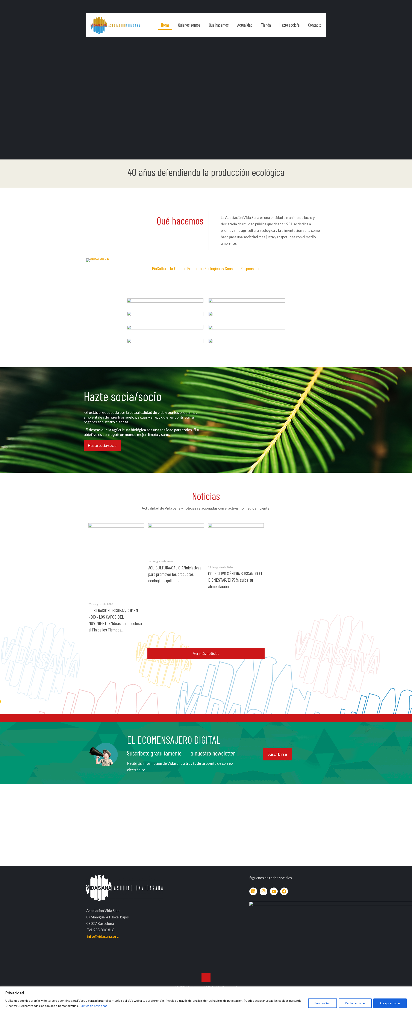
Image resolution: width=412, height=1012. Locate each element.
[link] (165, 304)
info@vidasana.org (103, 936)
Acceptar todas (390, 1003)
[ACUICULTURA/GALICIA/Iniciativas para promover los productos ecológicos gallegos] (176, 539)
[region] (206, 999)
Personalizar (322, 1003)
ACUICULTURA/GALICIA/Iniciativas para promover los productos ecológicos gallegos (174, 574)
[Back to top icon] (206, 977)
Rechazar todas (355, 1003)
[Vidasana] (115, 25)
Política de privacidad (93, 1005)
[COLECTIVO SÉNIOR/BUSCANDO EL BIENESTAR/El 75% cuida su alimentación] (236, 541)
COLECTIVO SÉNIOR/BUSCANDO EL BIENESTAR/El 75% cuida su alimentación (235, 579)
